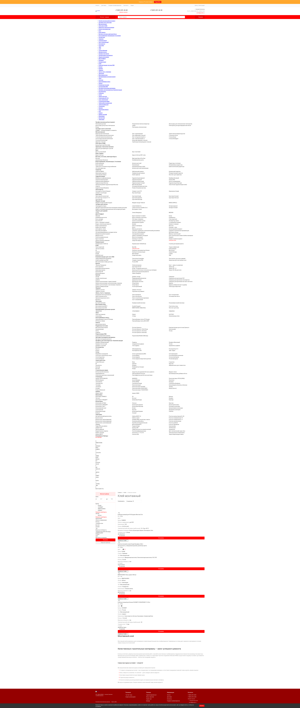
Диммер (98, 424)
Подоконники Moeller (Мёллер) (140, 335)
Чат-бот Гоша (129, 694)
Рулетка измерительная (102, 237)
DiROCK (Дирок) (100, 380)
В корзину (161, 538)
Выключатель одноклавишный (103, 421)
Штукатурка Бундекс (137, 411)
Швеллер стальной (100, 142)
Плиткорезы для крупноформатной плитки (180, 125)
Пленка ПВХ (172, 179)
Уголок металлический (101, 140)
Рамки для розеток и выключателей (141, 429)
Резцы (97, 127)
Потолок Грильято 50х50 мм (139, 332)
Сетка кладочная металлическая (104, 138)
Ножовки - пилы (173, 227)
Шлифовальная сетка (101, 217)
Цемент (101, 113)
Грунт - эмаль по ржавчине (176, 265)
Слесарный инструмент (138, 234)
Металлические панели (102, 327)
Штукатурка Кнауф (100, 411)
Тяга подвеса (135, 345)
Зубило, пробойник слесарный (140, 235)
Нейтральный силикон (138, 171)
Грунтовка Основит (174, 196)
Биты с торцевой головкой (102, 222)
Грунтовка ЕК (99, 199)
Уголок (170, 344)
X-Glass (171, 253)
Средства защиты (136, 240)
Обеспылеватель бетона (138, 373)
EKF (96, 467)
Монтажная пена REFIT (101, 306)
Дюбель (98, 280)
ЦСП (100, 111)
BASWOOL (134, 378)
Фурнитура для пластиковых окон (177, 260)
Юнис (133, 362)
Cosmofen (98, 452)
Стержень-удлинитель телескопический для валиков (146, 230)
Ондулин (101, 80)
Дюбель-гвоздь (136, 276)
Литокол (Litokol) (100, 248)
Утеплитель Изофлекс (174, 383)
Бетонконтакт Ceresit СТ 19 (103, 197)
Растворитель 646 (137, 350)
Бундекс (134, 365)
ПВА (170, 255)
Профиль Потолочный (101, 344)
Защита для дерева (104, 57)
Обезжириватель (136, 349)
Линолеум (101, 73)
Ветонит (98, 368)
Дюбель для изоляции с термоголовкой (106, 281)
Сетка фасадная (173, 353)
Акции (132, 5)
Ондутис (98, 186)
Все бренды (99, 437)
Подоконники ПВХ (103, 86)
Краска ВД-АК (99, 271)
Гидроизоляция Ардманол (102, 181)
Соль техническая (103, 99)
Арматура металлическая (102, 133)
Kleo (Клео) (172, 250)
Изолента (98, 299)
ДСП (100, 48)
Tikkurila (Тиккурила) (101, 265)
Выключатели (99, 417)
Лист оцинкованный (137, 133)
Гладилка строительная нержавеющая (179, 230)
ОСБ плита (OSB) (103, 25)
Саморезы (171, 276)
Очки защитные (173, 219)
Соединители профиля (138, 344)
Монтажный (135, 253)
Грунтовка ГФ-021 (136, 266)
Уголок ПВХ (135, 261)
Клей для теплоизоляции (138, 252)
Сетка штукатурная (174, 357)
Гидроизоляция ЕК (137, 179)
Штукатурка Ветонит (101, 408)
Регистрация (202, 5)
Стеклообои (99, 316)
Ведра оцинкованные (101, 225)
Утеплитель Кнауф (137, 383)
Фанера (101, 108)
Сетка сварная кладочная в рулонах (141, 358)
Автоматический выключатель (104, 416)
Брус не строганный (101, 151)
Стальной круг (172, 137)
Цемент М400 (135, 393)
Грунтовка (101, 45)
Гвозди (97, 276)
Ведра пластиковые (101, 227)
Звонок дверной (100, 429)
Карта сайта (114, 701)
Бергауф (98, 367)
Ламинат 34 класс (136, 289)
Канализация (135, 165)
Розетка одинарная (174, 424)
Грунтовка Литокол (174, 197)
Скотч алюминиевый (137, 299)
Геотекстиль (102, 37)
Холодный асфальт (104, 109)
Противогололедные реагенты (103, 339)
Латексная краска (136, 265)
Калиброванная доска (138, 160)
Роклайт (98, 388)
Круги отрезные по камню (139, 215)
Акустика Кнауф (136, 192)
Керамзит (101, 60)
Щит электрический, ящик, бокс (177, 431)
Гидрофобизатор (100, 373)
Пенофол (171, 381)
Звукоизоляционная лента (102, 298)
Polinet (134, 314)
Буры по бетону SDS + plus (139, 155)
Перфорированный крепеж (139, 278)
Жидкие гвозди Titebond (138, 202)
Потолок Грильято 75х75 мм (139, 330)
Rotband (98, 413)
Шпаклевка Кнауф (137, 399)
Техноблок (98, 386)
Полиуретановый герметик (176, 173)
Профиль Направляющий (102, 342)
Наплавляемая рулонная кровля (107, 76)
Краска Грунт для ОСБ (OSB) (103, 145)
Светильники (172, 329)
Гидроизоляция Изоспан (102, 183)
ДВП (100, 47)
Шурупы (171, 283)
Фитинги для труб (136, 163)
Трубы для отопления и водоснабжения (106, 166)
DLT (96, 460)
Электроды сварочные (175, 286)
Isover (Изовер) (136, 380)
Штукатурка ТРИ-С (100, 406)
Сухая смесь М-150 (104, 98)
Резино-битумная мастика (139, 188)
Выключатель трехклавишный (103, 422)
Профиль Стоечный (101, 345)
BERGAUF (98, 446)
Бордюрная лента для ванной (103, 294)
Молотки (171, 225)
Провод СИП (135, 427)
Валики (134, 224)
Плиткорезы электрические (139, 127)
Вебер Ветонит (99, 255)
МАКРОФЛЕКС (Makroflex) (139, 307)
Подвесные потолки (104, 85)
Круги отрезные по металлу (139, 217)
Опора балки (135, 283)
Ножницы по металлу (137, 238)
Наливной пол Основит (138, 367)
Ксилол (97, 350)
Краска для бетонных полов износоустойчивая (144, 270)
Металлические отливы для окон (104, 261)
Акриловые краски (100, 270)
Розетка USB (135, 434)
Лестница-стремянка (137, 219)
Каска (170, 215)
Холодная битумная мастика (139, 186)
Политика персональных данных (103, 701)
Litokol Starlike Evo (136, 206)
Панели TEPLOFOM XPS (102, 378)
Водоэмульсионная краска (102, 268)
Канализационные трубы (138, 166)
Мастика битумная (137, 184)
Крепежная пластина (137, 281)
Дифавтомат (99, 427)
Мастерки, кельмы (173, 232)
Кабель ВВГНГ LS (136, 416)
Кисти (133, 227)
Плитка (100, 83)
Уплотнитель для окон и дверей (177, 258)
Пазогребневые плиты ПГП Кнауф (141, 319)
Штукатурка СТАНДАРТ (102, 404)
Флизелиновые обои (174, 316)
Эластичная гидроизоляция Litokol (178, 184)
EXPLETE (98, 469)
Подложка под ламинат (138, 291)
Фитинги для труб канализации (140, 168)
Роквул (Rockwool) (100, 390)
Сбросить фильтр (105, 542)
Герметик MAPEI (100, 171)
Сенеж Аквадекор (137, 212)
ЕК (96, 250)
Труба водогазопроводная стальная (141, 142)
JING (97, 485)
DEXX (97, 457)
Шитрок (171, 396)
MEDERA (171, 212)
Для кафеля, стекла (101, 229)
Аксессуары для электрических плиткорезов (180, 123)
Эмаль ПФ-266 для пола (175, 270)
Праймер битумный (174, 178)
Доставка (103, 5)
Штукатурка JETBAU (101, 403)
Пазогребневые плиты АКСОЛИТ (140, 321)
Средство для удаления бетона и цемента (143, 371)
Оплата (97, 5)
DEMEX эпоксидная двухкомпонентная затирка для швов (110, 209)
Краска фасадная (100, 273)
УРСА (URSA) (135, 381)
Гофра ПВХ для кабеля (101, 426)
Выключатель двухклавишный (103, 419)
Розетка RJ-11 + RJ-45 (138, 432)
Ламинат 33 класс (100, 291)
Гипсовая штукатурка (174, 406)
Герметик (101, 39)
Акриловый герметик (101, 173)
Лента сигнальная (137, 296)
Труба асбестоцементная (105, 103)
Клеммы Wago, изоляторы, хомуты (141, 419)
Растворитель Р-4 (173, 349)
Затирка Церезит (173, 206)
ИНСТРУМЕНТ (102, 58)
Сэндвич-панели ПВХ (137, 260)
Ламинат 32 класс (100, 289)
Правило (171, 237)
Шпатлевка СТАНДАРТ (102, 399)
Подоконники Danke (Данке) (103, 335)
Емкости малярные (137, 225)
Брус (100, 30)
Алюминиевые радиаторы (175, 165)
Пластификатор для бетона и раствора (142, 375)
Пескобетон (99, 365)
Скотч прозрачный (174, 294)
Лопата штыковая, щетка (138, 220)
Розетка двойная (173, 422)
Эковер (171, 386)
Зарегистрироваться (151, 694)
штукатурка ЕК (99, 409)
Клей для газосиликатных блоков (140, 250)
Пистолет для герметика (175, 174)
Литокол (98, 398)
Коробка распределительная (139, 422)
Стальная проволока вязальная (104, 137)
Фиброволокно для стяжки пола (177, 365)
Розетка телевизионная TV (176, 417)
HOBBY (97, 475)
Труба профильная (103, 104)
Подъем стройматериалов (115, 5)
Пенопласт (171, 380)
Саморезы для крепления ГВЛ (176, 278)
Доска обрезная (103, 50)
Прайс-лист (149, 698)
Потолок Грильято (136, 327)
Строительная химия (104, 101)
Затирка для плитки (104, 53)
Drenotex (98, 462)
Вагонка (98, 158)
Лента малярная (136, 294)
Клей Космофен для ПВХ (102, 260)
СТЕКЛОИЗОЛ (135, 311)
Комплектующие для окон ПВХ (107, 65)
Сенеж (97, 212)
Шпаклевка (102, 116)
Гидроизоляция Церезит (138, 178)
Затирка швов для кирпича (106, 55)
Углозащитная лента (174, 296)
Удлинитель (172, 429)
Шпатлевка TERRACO (101, 396)
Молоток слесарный (137, 237)
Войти (196, 5)
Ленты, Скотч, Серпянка (105, 71)
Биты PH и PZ (99, 220)
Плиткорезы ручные (101, 123)
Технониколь (99, 381)
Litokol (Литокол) (100, 362)
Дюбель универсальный (102, 286)
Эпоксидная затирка (101, 206)
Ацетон (97, 349)
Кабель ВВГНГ (99, 434)
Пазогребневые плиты (104, 81)
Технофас (98, 385)
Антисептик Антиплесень (102, 371)
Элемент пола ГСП (137, 191)
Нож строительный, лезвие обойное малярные (181, 235)
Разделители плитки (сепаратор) (140, 123)
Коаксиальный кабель (138, 421)
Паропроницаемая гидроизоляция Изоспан (107, 184)
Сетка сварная (136, 357)
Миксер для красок (137, 229)
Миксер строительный (174, 234)
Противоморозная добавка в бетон (178, 373)
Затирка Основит (173, 207)
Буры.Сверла (102, 32)
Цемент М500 (99, 393)
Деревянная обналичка (102, 160)
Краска (100, 67)
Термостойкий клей (174, 247)
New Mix (134, 247)
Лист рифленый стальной (138, 135)
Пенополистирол (136, 385)
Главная (120, 492)
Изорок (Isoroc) (173, 388)
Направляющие (100, 329)
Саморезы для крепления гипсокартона (179, 280)
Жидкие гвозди (103, 52)
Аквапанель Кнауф (174, 191)
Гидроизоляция (103, 40)
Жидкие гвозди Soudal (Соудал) (104, 202)
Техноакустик (99, 383)
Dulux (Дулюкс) (99, 266)
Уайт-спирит (172, 350)
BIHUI (97, 447)
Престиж (171, 363)
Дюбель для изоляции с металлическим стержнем (109, 283)
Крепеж (101, 68)
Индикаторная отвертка (102, 431)
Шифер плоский (103, 114)
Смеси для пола (103, 96)
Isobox (97, 480)
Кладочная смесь (136, 255)
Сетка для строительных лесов (104, 355)
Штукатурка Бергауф (137, 406)
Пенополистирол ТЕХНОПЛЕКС (140, 390)
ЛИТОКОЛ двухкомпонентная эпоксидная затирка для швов (111, 207)
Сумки (133, 125)
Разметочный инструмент (175, 238)
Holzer (97, 477)
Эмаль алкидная (136, 273)
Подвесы (98, 332)
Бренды (148, 700)
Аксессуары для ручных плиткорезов (105, 125)
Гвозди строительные (101, 278)
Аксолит (134, 409)
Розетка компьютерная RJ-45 (176, 416)
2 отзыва (120, 563)
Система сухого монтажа (105, 22)
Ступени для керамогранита (176, 243)
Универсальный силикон (138, 173)
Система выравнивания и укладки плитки (106, 232)
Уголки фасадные (173, 358)
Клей (100, 63)
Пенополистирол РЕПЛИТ (138, 386)
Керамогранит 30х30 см (102, 243)
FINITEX (97, 472)
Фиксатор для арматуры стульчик (104, 148)
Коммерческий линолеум (138, 303)
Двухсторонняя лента (101, 296)
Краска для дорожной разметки (140, 271)
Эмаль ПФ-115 (172, 268)
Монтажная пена (103, 75)
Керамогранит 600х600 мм (139, 243)
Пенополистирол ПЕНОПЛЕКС (139, 388)
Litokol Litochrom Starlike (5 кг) (140, 207)
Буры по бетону (100, 155)
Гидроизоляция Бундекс (102, 179)
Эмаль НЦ (171, 266)
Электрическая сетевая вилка (177, 432)
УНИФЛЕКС (172, 311)
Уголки (170, 330)
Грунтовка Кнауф (136, 196)
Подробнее (158, 2)
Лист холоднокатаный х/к (138, 137)
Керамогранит (102, 62)
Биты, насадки (99, 219)
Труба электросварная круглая (177, 133)
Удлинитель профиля (174, 345)
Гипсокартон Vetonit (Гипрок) (103, 191)
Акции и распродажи (130, 696)
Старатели (171, 362)
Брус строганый (136, 151)
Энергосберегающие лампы (176, 434)
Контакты (126, 5)
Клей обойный (172, 248)
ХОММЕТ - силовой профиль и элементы (106, 130)
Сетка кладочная (100, 357)
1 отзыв (120, 625)
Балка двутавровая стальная (139, 140)
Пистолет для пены (174, 307)
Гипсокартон (102, 44)
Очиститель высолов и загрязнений (105, 375)
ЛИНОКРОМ (99, 311)
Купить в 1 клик (122, 540)
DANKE (97, 456)
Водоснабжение (100, 163)
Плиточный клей (100, 247)
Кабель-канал (135, 417)
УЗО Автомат (172, 427)
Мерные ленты (99, 235)
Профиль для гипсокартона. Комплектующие (110, 90)
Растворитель (102, 91)
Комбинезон (172, 217)
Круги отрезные (100, 238)
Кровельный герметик (174, 171)
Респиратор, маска (174, 220)
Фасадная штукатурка (174, 409)
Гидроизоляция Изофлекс (102, 188)
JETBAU (98, 483)
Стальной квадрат (173, 138)
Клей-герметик (136, 174)
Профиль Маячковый (174, 342)
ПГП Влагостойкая (100, 321)
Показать (105, 539)
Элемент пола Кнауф (101, 192)
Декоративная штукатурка (176, 408)
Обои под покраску (100, 314)
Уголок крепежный (137, 286)
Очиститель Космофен (138, 258)
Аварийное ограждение (102, 353)
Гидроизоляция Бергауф (175, 183)
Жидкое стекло (173, 371)
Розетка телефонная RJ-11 (176, 419)
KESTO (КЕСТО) (100, 488)
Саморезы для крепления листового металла (180, 281)
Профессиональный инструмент (107, 21)
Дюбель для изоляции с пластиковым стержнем (108, 284)
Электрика (101, 119)
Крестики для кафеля (101, 230)
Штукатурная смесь (174, 404)
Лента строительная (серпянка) (140, 298)
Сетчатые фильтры (101, 168)
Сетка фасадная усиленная (176, 355)
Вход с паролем (150, 696)
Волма (134, 408)
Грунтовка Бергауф (137, 199)
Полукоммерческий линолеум (176, 303)
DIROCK (97, 459)
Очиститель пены (173, 306)
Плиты (97, 330)
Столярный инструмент (175, 222)
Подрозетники (136, 426)
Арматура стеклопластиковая (106, 27)
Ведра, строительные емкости (103, 224)
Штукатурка (102, 117)
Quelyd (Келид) (173, 252)
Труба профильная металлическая (105, 135)
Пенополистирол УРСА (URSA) (177, 378)
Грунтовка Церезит (137, 197)
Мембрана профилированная (103, 178)
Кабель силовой (100, 432)
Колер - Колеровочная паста (139, 268)
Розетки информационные (139, 431)
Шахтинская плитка (101, 324)
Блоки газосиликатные (104, 29)
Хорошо (202, 705)
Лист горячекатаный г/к (138, 138)
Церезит (98, 252)
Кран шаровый (99, 165)
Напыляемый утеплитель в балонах (178, 385)
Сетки (100, 94)
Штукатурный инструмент (175, 229)
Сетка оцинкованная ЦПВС (139, 353)
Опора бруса (135, 284)
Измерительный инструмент (103, 234)
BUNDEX (98, 449)
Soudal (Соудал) (136, 306)
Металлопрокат (103, 24)
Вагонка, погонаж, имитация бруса (108, 34)
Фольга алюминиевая (174, 181)
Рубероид (101, 93)
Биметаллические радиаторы (176, 166)
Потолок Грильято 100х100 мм (140, 329)
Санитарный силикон (101, 174)
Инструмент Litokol (137, 209)
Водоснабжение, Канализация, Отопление (110, 35)
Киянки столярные (174, 224)
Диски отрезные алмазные (103, 240)
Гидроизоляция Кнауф (138, 181)
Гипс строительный (104, 42)
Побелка (171, 411)
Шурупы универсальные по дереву (178, 284)
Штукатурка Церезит (137, 404)
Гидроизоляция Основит (138, 183)
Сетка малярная (100, 358)
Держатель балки (136, 280)
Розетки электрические (175, 421)
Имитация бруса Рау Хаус (138, 158)
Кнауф (97, 253)
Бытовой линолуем (100, 303)
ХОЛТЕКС (171, 314)
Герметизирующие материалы (103, 258)
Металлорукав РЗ (136, 424)
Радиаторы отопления (175, 163)
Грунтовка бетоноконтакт (102, 196)
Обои (100, 78)
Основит (134, 413)
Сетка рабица (135, 355)
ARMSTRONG (99, 442)
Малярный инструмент (138, 222)
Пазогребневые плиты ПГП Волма (104, 319)
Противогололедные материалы (107, 88)
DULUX (97, 464)
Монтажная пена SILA (101, 307)
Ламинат (101, 70)
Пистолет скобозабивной (138, 232)
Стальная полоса (173, 135)
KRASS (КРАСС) (173, 202)
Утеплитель (102, 106)
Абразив (98, 215)
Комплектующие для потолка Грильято (179, 327)
